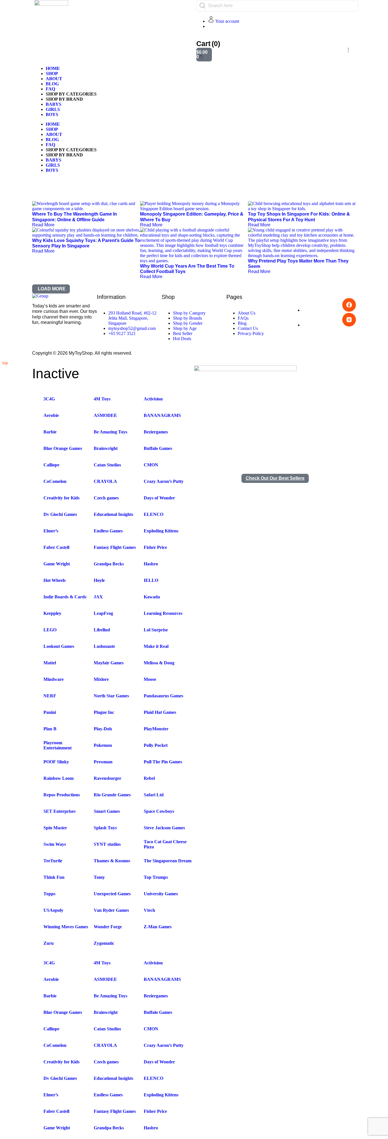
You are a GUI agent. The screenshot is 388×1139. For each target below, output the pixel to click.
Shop (52, 73)
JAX (98, 596)
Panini (49, 712)
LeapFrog (103, 613)
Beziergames (156, 431)
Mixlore (101, 679)
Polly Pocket (156, 745)
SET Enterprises (59, 811)
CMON (151, 464)
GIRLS (53, 109)
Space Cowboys (159, 811)
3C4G (49, 398)
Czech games (106, 497)
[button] (51, 288)
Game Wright (56, 563)
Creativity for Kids (61, 497)
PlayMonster (156, 728)
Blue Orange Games (62, 448)
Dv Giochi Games (60, 514)
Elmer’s (50, 530)
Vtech (149, 910)
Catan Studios (107, 464)
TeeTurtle (52, 860)
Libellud (102, 629)
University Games (161, 893)
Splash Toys (105, 827)
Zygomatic (104, 943)
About (54, 78)
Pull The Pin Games (163, 761)
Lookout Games (58, 646)
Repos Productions (61, 794)
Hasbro (151, 563)
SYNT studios (107, 844)
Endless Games (108, 530)
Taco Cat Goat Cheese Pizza (165, 844)
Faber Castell (56, 547)
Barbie (50, 431)
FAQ (50, 88)
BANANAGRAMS (162, 415)
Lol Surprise (156, 629)
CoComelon (54, 481)
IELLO (151, 580)
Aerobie (51, 415)
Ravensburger (107, 778)
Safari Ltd (154, 794)
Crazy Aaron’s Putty (163, 481)
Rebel (149, 778)
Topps (49, 893)
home (53, 68)
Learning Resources (163, 613)
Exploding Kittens (161, 530)
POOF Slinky (56, 761)
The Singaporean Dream (167, 860)
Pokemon (103, 745)
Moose (150, 679)
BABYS (53, 104)
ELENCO (153, 514)
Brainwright (106, 448)
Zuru (48, 943)
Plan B (50, 728)
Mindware (53, 679)
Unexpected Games (112, 893)
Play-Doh (103, 728)
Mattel (49, 662)
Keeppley (52, 613)
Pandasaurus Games (163, 695)
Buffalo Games (158, 448)
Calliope (51, 464)
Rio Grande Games (112, 794)
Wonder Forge (108, 926)
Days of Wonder (159, 497)
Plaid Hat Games (160, 712)
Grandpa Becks (109, 563)
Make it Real (156, 646)
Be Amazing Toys (110, 431)
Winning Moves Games (65, 926)
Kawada (152, 596)
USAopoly (53, 910)
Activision (153, 398)
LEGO (50, 629)
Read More (43, 224)
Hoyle (99, 580)
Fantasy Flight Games (115, 547)
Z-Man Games (158, 926)
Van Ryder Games (111, 910)
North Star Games (111, 695)
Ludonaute (104, 646)
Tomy (99, 877)
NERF (49, 695)
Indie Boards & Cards (64, 596)
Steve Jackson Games (164, 827)
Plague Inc (104, 712)
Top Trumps (156, 877)
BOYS (52, 114)
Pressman (103, 761)
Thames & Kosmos (112, 860)
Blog (52, 83)
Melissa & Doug (159, 662)
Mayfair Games (109, 662)
